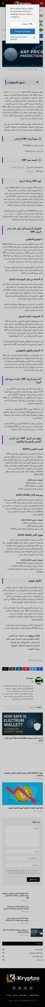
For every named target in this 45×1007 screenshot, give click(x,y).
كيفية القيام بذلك (37, 956)
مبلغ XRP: (39, 171)
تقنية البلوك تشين (10, 214)
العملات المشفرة (15, 92)
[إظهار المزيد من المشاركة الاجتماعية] (4, 36)
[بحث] (3, 3)
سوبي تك (29, 678)
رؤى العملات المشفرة (36, 953)
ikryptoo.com (26, 1000)
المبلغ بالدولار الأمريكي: (34, 167)
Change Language (22, 31)
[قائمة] (41, 3)
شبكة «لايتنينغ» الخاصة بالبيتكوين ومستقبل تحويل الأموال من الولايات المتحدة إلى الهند (15, 895)
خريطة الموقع (23, 995)
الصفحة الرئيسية (33, 995)
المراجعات (39, 960)
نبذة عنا (15, 995)
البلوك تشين (39, 949)
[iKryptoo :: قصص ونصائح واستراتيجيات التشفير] (22, 3)
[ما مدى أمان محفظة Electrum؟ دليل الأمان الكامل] (22, 724)
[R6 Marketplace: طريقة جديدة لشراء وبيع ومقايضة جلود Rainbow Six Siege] (37, 921)
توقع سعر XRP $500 (35, 660)
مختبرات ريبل (18, 593)
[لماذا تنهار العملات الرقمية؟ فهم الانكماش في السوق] (22, 793)
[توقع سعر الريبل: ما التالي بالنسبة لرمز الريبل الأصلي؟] (22, 54)
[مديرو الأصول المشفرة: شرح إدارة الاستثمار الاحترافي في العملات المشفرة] (37, 909)
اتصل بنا (9, 995)
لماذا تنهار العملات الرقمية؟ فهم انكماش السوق (26, 808)
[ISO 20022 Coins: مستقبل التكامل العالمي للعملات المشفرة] (22, 758)
